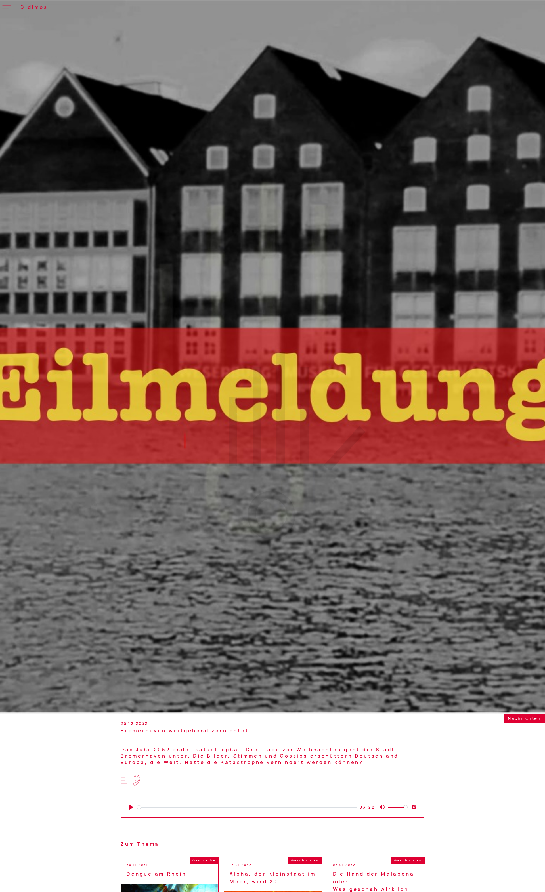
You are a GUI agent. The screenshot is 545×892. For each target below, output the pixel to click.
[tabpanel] (272, 357)
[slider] (247, 807)
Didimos (34, 7)
